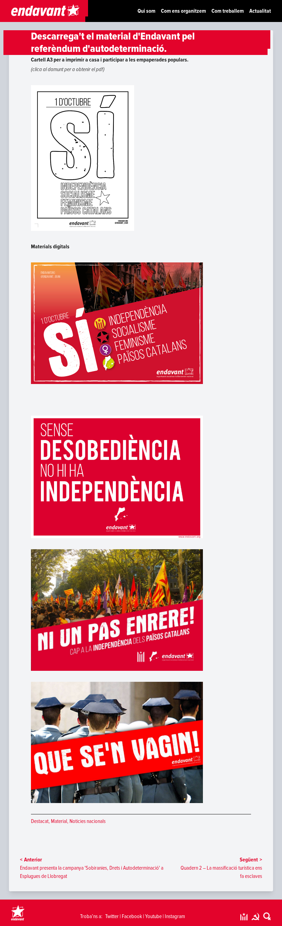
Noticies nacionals (87, 821)
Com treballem (227, 11)
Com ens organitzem (183, 11)
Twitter (112, 916)
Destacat (39, 821)
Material (59, 821)
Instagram (175, 916)
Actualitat (260, 11)
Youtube (153, 916)
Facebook (132, 916)
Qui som (146, 11)
